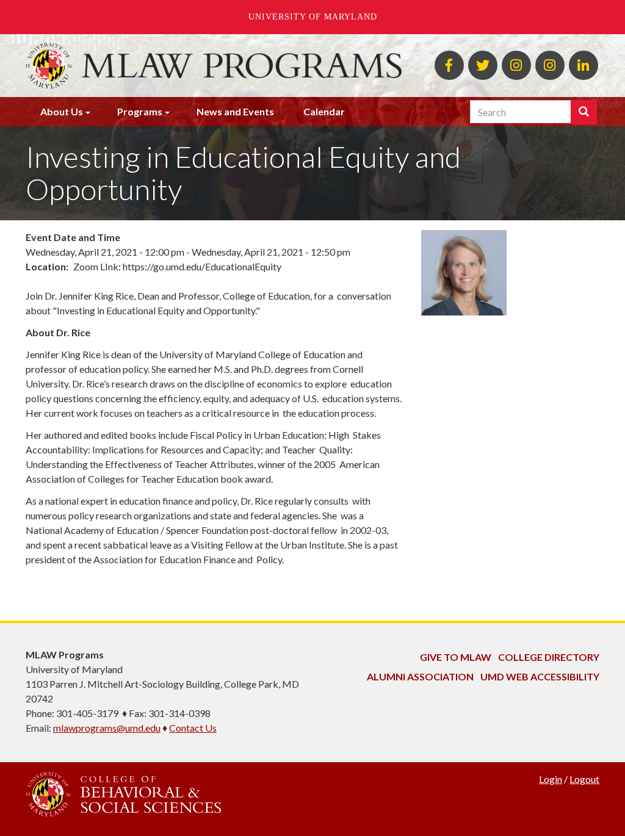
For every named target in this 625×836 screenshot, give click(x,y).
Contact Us (193, 727)
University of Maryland (312, 16)
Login (550, 779)
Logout (584, 779)
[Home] (242, 65)
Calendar (324, 111)
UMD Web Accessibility (539, 676)
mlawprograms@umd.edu (107, 727)
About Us (61, 111)
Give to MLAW (455, 657)
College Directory (548, 657)
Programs (139, 111)
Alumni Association (420, 676)
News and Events (235, 111)
